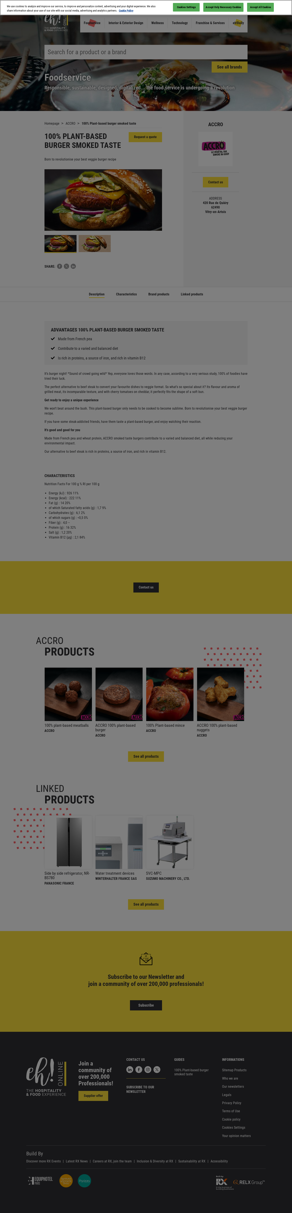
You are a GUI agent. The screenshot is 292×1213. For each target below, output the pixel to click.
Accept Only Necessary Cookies (223, 7)
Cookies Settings (186, 7)
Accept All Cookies (260, 7)
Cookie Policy (126, 10)
